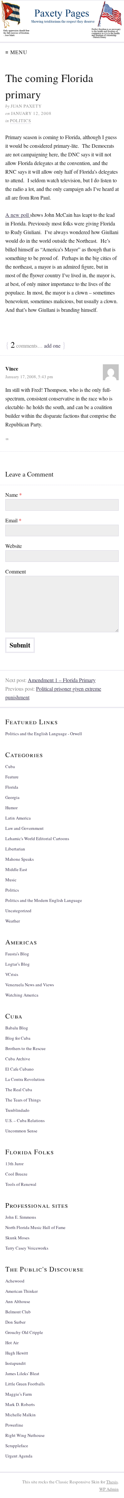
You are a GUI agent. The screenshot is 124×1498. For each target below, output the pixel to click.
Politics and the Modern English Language (43, 900)
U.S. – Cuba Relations (25, 1120)
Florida (11, 787)
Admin (109, 1489)
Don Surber (15, 1322)
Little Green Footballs (25, 1384)
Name (13, 494)
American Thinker (21, 1291)
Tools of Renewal (20, 1184)
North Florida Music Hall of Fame (35, 1227)
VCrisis (11, 974)
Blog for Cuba (17, 1038)
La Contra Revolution (25, 1079)
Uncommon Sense (21, 1131)
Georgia (12, 797)
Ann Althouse (17, 1301)
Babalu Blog (16, 1028)
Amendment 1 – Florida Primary (62, 679)
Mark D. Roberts (20, 1404)
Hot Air (12, 1343)
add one (52, 345)
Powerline (14, 1425)
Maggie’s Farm (18, 1394)
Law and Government (24, 828)
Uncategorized (18, 911)
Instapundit (15, 1363)
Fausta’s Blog (17, 954)
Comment (15, 571)
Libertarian (15, 849)
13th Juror (14, 1164)
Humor (11, 808)
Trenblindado (17, 1110)
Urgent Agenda (18, 1456)
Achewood (14, 1281)
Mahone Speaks (19, 859)
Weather (12, 921)
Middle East (16, 869)
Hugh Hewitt (16, 1353)
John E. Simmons (20, 1217)
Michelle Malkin (20, 1415)
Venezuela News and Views (29, 985)
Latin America (18, 818)
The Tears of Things (23, 1100)
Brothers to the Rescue (25, 1048)
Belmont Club (18, 1312)
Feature (12, 777)
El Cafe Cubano (19, 1069)
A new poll (17, 214)
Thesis (112, 1482)
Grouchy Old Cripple (24, 1332)
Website (13, 545)
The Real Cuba (18, 1090)
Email (13, 520)
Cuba (10, 766)
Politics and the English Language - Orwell (43, 734)
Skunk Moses (17, 1238)
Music (11, 880)
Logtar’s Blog (17, 964)
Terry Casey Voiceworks (26, 1248)
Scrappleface (16, 1446)
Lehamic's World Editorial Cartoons (37, 838)
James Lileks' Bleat (22, 1373)
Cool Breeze (16, 1174)
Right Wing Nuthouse (25, 1435)
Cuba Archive (17, 1059)
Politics (20, 121)
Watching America (21, 995)
